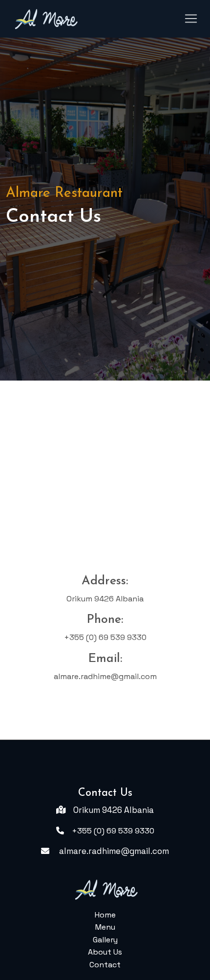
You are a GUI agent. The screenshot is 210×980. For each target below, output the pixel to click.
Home (105, 915)
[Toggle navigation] (191, 18)
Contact (105, 964)
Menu (105, 927)
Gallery (105, 940)
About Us (105, 952)
